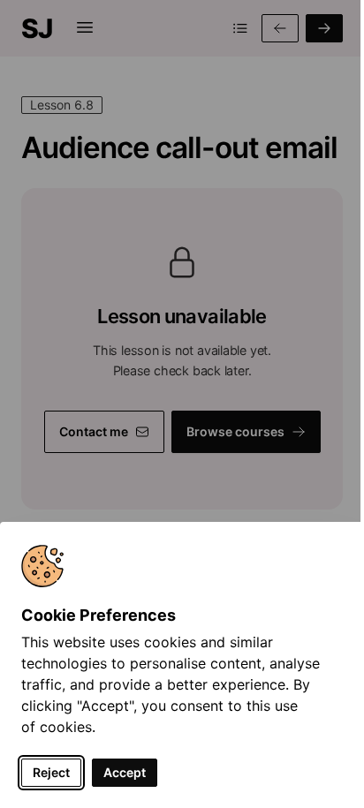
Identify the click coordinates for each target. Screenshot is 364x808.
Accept (124, 772)
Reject (51, 772)
